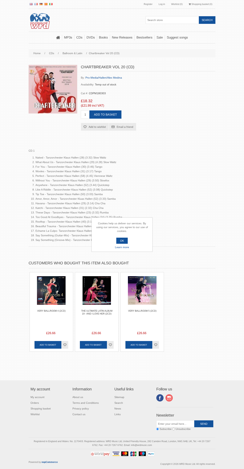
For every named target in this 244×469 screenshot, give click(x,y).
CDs (79, 37)
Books (103, 37)
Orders (34, 402)
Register (148, 4)
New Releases (122, 37)
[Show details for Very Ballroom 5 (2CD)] (142, 294)
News (117, 408)
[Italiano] (51, 4)
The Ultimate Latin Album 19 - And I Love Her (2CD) (96, 312)
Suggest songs (177, 37)
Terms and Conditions (85, 402)
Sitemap (119, 397)
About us (77, 397)
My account (37, 397)
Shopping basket (40, 408)
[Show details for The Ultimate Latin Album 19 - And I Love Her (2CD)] (97, 294)
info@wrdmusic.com (141, 445)
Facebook (160, 397)
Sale (160, 37)
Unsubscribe (183, 429)
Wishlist (35, 414)
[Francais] (36, 4)
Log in (162, 4)
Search (118, 402)
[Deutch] (41, 4)
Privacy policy (80, 408)
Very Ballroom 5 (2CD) (142, 311)
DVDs (91, 37)
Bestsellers (144, 37)
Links (117, 414)
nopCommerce (50, 462)
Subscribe (166, 429)
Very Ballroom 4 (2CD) (51, 311)
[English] (31, 4)
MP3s (68, 37)
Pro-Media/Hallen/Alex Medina (103, 77)
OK (122, 240)
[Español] (46, 4)
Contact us (78, 414)
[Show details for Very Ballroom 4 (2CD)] (51, 294)
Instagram (169, 397)
